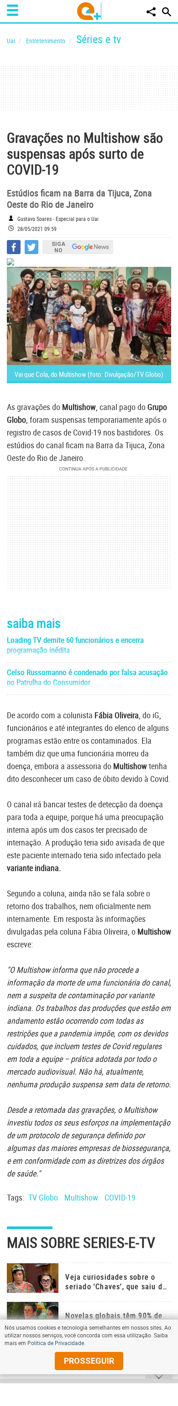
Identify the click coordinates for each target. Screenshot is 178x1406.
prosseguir (89, 1361)
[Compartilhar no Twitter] (31, 247)
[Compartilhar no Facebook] (14, 247)
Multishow (81, 1197)
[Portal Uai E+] (89, 11)
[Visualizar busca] (166, 11)
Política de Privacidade (55, 1342)
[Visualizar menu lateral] (12, 10)
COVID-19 (120, 1197)
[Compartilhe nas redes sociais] (151, 11)
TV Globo (43, 1197)
